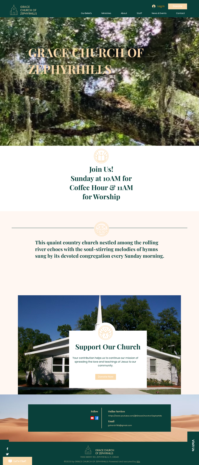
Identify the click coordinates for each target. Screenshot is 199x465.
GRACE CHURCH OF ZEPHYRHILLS (104, 452)
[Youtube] (92, 418)
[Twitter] (7, 454)
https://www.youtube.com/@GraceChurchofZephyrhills (135, 415)
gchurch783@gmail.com (120, 425)
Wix (138, 461)
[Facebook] (96, 418)
